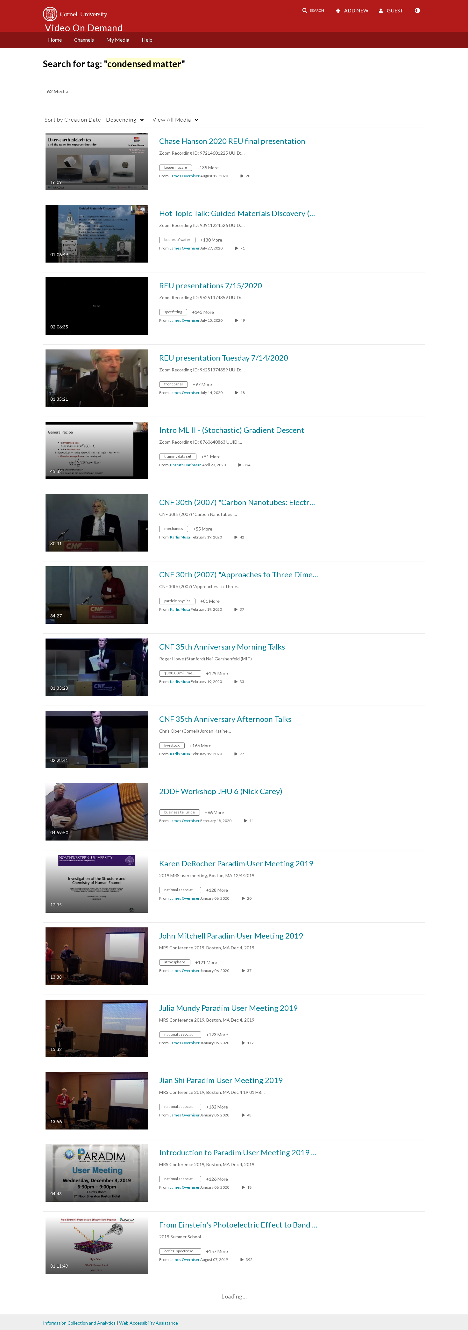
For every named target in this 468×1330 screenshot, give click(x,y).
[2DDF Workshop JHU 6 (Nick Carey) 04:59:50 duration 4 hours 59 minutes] (97, 811)
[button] (313, 10)
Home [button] (55, 40)
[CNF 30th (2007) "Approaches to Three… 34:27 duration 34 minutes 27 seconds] (97, 594)
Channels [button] (84, 40)
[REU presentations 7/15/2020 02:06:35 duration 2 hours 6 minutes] (97, 305)
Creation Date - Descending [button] (91, 119)
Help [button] (147, 40)
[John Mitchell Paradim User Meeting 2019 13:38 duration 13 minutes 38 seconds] (97, 955)
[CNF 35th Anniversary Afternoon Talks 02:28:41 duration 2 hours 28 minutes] (97, 739)
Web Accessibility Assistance (148, 1323)
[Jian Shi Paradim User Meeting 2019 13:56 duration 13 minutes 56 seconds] (97, 1100)
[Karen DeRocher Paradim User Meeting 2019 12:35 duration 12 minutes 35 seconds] (97, 883)
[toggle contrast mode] (417, 10)
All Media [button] (171, 119)
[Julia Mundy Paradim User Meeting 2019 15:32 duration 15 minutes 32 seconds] (97, 1028)
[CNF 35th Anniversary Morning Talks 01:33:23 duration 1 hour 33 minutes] (97, 666)
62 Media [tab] (57, 91)
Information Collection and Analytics (79, 1323)
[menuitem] (55, 40)
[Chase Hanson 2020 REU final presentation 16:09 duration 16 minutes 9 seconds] (97, 161)
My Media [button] (117, 40)
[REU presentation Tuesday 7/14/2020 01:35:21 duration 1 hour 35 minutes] (97, 377)
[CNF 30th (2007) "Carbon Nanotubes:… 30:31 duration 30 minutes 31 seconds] (97, 522)
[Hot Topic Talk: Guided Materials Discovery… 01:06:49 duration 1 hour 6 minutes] (97, 233)
